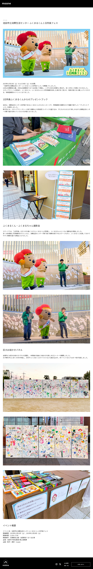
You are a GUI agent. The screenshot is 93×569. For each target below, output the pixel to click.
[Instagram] (56, 564)
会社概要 (66, 563)
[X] (60, 564)
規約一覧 (66, 565)
